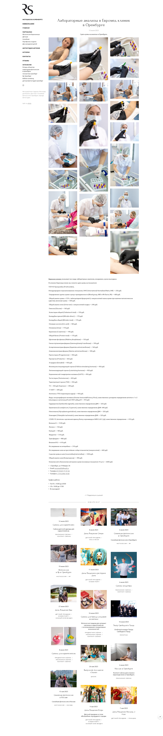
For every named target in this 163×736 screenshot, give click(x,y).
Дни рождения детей (30, 44)
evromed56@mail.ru (62, 468)
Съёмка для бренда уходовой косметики (93, 618)
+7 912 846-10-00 (63, 474)
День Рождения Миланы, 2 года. (123, 713)
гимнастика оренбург (30, 74)
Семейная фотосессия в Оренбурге (124, 534)
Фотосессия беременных (31, 34)
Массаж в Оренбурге (124, 669)
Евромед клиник (55, 279)
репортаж (124, 635)
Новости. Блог (28, 24)
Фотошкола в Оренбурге (32, 19)
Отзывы (26, 61)
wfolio (29, 103)
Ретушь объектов (28, 67)
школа (93, 676)
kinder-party (94, 581)
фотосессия (122, 543)
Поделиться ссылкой (95, 495)
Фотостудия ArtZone (31, 48)
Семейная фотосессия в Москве (63, 696)
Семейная (26, 39)
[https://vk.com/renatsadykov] (23, 85)
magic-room (94, 539)
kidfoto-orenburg (28, 78)
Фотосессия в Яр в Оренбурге (63, 571)
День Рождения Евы (63, 610)
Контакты (27, 56)
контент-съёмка (64, 536)
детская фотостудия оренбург (33, 81)
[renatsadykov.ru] (27, 9)
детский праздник (93, 537)
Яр (130, 543)
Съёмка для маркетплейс (63, 525)
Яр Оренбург (27, 76)
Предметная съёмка (93, 632)
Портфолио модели (29, 41)
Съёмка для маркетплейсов (63, 653)
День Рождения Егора (93, 710)
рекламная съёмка (63, 534)
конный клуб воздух (64, 618)
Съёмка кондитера (124, 586)
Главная (26, 28)
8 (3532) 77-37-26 (63, 471)
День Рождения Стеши (94, 533)
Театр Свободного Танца (123, 625)
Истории (26, 52)
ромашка (132, 718)
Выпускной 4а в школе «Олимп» (93, 671)
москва (70, 705)
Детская (25, 37)
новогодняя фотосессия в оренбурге (31, 70)
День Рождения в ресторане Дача (94, 574)
